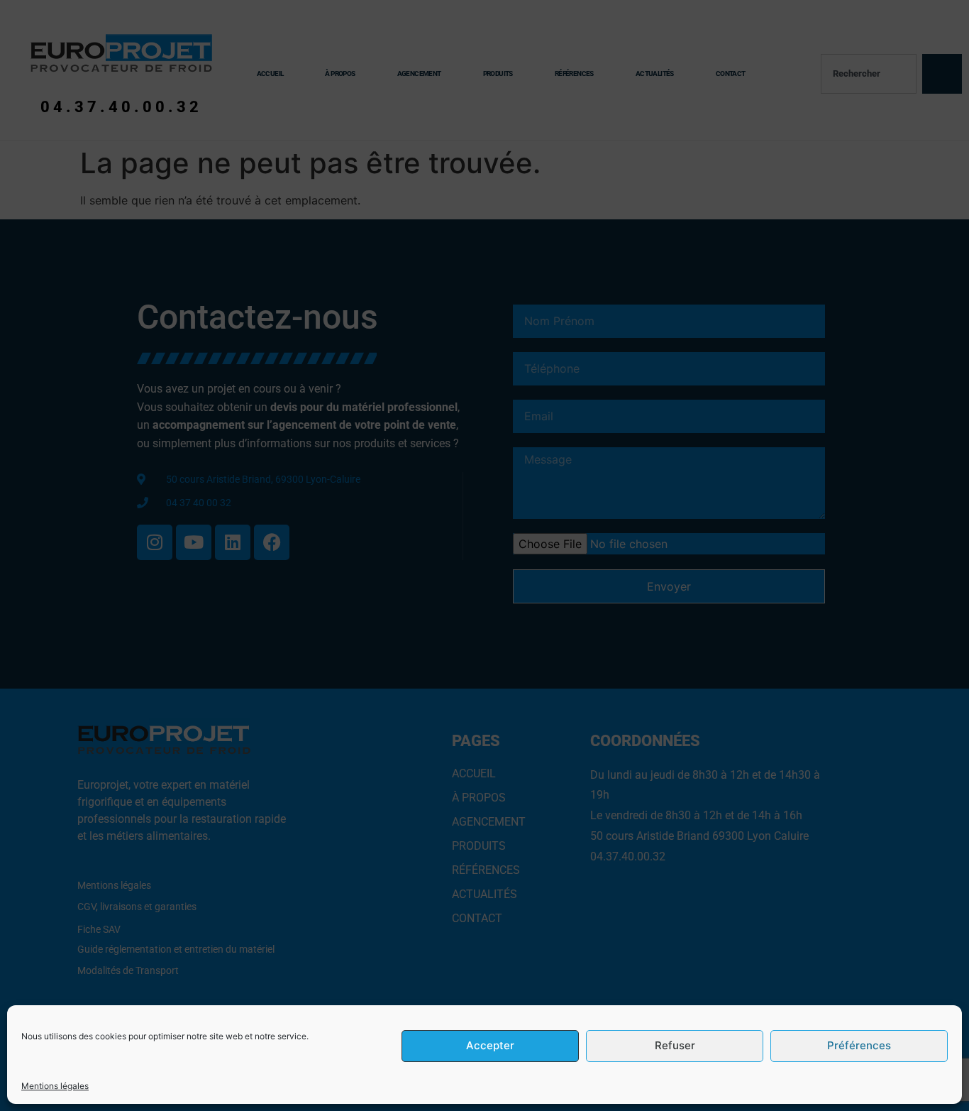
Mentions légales (55, 1085)
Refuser (675, 1046)
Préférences (859, 1046)
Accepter (490, 1046)
